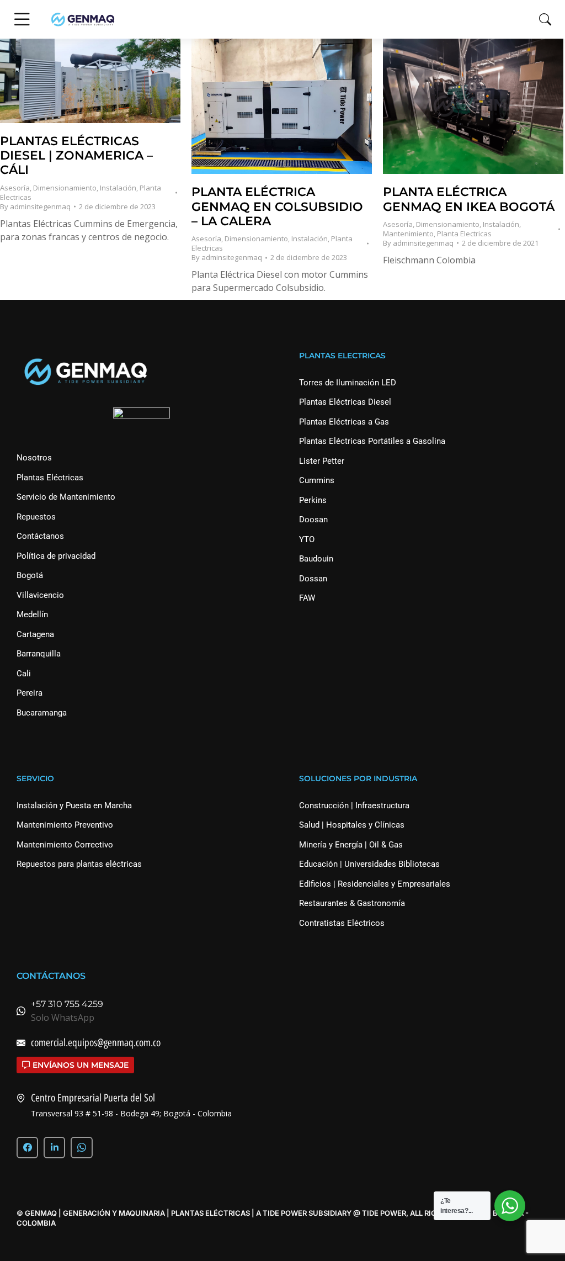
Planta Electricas (464, 234)
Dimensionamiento (65, 188)
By (35, 206)
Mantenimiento (408, 234)
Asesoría (15, 188)
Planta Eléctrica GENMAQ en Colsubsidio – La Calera (277, 206)
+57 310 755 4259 (67, 1004)
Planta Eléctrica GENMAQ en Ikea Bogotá (469, 199)
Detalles (105, 80)
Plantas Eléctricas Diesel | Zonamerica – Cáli (76, 156)
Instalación (118, 188)
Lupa (75, 80)
